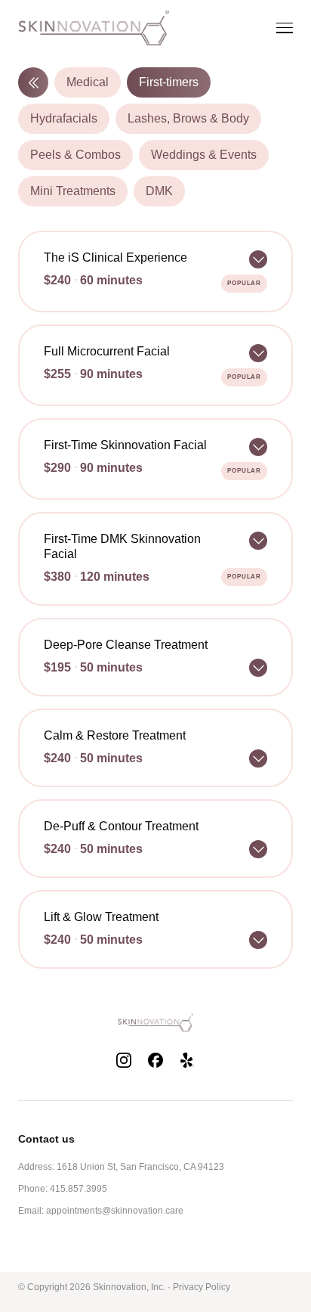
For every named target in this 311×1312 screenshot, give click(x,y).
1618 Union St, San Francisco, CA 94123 (140, 1167)
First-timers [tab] (169, 82)
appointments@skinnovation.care (114, 1210)
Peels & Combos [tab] (75, 154)
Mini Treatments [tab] (72, 191)
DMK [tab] (159, 191)
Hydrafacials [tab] (63, 118)
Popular (244, 283)
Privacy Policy (201, 1287)
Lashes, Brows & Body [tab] (188, 118)
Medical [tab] (87, 82)
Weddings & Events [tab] (204, 154)
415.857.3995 (78, 1188)
